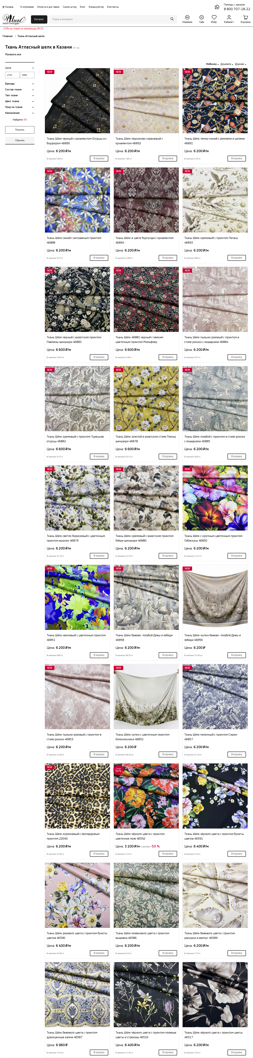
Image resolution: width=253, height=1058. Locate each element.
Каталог (39, 19)
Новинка (211, 64)
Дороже (240, 64)
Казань (9, 7)
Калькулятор (96, 7)
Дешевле (226, 64)
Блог (82, 7)
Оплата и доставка (48, 7)
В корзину (99, 158)
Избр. (214, 22)
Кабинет (229, 22)
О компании (27, 7)
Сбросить (20, 140)
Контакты (113, 7)
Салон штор (70, 7)
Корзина (245, 22)
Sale (201, 22)
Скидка (118, 770)
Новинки (187, 22)
